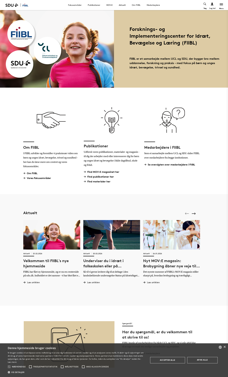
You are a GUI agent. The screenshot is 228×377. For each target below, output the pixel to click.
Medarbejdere (153, 5)
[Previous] (187, 213)
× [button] (224, 347)
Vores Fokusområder (39, 178)
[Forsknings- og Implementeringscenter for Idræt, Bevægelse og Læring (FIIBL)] (27, 5)
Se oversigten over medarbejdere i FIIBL (171, 164)
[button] (9, 367)
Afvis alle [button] (202, 360)
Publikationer (94, 5)
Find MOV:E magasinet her (103, 171)
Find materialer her (98, 181)
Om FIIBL (136, 5)
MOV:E (109, 5)
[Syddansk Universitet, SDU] (11, 5)
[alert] (114, 360)
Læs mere (12, 362)
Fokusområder (75, 5)
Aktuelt (122, 5)
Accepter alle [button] (167, 360)
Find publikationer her (100, 176)
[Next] (194, 213)
